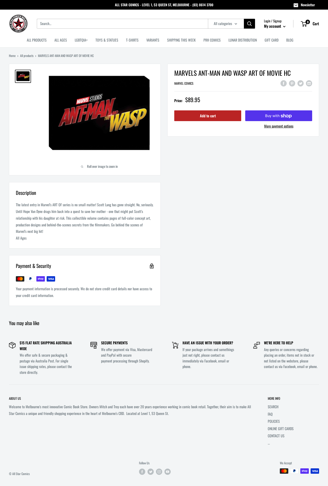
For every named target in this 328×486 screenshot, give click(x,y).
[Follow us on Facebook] (142, 471)
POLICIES (274, 421)
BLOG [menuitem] (289, 40)
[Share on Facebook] (283, 83)
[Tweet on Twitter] (300, 83)
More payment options (278, 126)
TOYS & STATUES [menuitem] (106, 40)
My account (273, 26)
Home (12, 55)
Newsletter (308, 4)
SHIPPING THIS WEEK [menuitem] (181, 40)
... (269, 443)
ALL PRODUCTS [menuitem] (37, 40)
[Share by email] (309, 83)
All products (26, 55)
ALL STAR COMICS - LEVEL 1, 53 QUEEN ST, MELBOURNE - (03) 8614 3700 (164, 4)
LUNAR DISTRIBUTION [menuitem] (242, 40)
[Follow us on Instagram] (159, 471)
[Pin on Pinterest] (292, 83)
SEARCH (273, 406)
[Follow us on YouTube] (167, 471)
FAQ (270, 414)
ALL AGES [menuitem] (60, 40)
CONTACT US (276, 435)
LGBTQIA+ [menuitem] (81, 40)
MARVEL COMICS (183, 83)
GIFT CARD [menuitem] (271, 40)
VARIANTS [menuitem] (152, 40)
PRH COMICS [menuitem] (212, 40)
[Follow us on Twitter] (150, 471)
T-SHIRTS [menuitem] (132, 40)
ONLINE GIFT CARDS (281, 428)
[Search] (249, 24)
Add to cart (208, 116)
